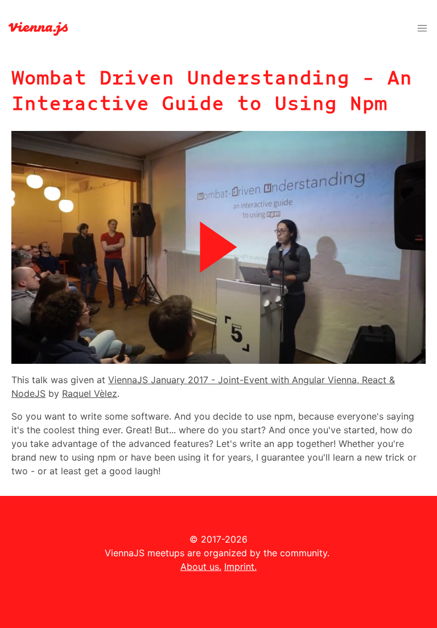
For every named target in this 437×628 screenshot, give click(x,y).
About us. (200, 566)
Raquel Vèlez (89, 393)
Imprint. (240, 566)
